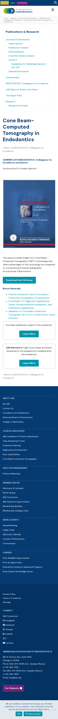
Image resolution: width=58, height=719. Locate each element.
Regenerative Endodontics (15, 450)
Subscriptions (16, 43)
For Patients (22, 3)
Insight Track (8, 530)
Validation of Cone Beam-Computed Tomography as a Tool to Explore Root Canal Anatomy (31, 314)
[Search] (55, 2)
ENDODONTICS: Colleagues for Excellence (27, 83)
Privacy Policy (9, 594)
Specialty (13, 18)
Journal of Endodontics (18, 39)
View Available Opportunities (16, 558)
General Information (19, 71)
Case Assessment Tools (14, 441)
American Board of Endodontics (18, 417)
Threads (9, 629)
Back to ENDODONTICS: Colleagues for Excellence (23, 149)
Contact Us (8, 408)
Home (6, 18)
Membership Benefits (12, 506)
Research (10, 101)
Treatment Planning (12, 445)
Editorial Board (16, 51)
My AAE (6, 404)
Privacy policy (33, 713)
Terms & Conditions (12, 598)
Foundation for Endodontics (16, 413)
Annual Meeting (10, 525)
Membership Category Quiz (15, 510)
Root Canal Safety (11, 454)
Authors (13, 59)
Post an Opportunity (12, 562)
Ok (18, 713)
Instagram (10, 620)
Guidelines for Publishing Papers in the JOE (28, 65)
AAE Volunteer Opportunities (16, 501)
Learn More (29, 333)
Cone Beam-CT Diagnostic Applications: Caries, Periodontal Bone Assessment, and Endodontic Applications (30, 304)
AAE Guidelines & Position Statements (20, 436)
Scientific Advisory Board (21, 55)
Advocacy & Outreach (13, 488)
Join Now (4, 3)
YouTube (9, 643)
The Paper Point (14, 95)
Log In (12, 3)
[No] (54, 709)
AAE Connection (10, 497)
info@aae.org (15, 677)
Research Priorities (18, 105)
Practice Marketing (11, 473)
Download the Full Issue (19, 280)
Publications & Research (28, 18)
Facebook (9, 625)
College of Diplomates (13, 422)
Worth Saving (9, 492)
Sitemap (7, 602)
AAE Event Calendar (12, 534)
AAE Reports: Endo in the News (22, 89)
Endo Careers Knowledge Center (18, 571)
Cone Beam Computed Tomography (20, 459)
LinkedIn (9, 634)
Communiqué (12, 77)
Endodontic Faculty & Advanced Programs (22, 567)
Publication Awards (18, 47)
